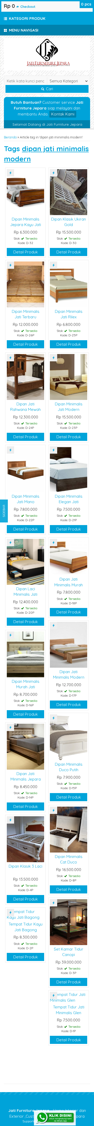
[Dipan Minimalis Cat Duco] (68, 829)
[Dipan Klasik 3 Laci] (25, 838)
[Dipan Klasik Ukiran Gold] (68, 191)
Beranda (10, 137)
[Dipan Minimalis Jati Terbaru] (25, 284)
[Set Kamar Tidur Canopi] (68, 921)
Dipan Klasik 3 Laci (25, 866)
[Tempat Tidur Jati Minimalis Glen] (68, 997)
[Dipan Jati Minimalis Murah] (68, 556)
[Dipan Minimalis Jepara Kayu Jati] (25, 191)
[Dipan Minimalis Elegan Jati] (68, 468)
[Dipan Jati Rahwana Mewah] (25, 376)
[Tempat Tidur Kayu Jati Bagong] (25, 914)
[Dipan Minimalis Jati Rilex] (68, 284)
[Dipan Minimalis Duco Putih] (68, 736)
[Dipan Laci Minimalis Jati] (25, 561)
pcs (86, 4)
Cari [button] (49, 89)
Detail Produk (25, 251)
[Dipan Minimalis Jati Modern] (68, 376)
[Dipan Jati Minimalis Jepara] (25, 746)
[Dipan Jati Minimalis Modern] (68, 644)
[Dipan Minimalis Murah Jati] (25, 654)
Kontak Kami (62, 114)
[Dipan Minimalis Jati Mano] (25, 468)
